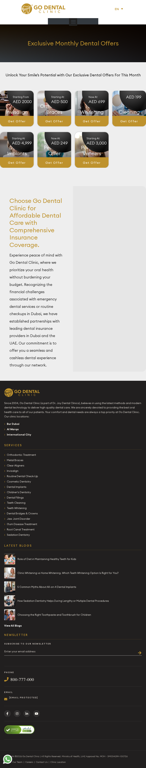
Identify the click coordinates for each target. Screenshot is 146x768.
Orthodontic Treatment (21, 455)
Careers (29, 762)
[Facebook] (7, 713)
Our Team (17, 762)
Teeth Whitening (17, 508)
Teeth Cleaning (16, 502)
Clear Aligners (15, 465)
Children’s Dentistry (19, 492)
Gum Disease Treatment (22, 524)
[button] (120, 9)
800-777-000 (22, 679)
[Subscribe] (138, 651)
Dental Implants (16, 487)
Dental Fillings (15, 497)
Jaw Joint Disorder (18, 518)
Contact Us (42, 762)
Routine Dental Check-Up (22, 476)
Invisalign (12, 471)
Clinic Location (58, 762)
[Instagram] (17, 713)
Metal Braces (15, 460)
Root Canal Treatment (20, 529)
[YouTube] (36, 713)
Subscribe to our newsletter (27, 644)
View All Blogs (13, 625)
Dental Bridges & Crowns (22, 513)
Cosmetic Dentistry (19, 481)
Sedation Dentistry (18, 534)
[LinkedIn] (27, 713)
